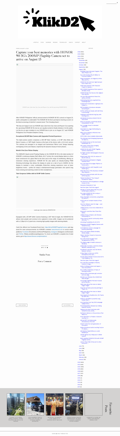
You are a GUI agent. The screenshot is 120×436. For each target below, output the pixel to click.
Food (42, 42)
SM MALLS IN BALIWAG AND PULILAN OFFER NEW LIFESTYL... (91, 190)
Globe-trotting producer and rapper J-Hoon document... (91, 267)
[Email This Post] (47, 247)
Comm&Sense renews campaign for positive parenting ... (90, 228)
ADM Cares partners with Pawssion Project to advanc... (90, 86)
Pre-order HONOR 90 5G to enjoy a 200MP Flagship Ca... (90, 194)
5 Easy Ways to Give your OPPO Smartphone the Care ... (89, 254)
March (81, 355)
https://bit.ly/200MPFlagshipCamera (56, 227)
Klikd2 (54, 433)
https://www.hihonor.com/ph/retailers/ (35, 236)
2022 (79, 362)
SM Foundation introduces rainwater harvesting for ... (90, 108)
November (82, 62)
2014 (79, 380)
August (81, 69)
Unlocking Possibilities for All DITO (90, 222)
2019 (79, 369)
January (81, 359)
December (82, 60)
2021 (79, 364)
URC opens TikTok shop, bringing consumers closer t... (89, 146)
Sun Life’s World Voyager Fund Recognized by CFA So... (88, 239)
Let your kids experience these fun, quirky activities (90, 97)
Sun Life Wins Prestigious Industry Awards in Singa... (90, 263)
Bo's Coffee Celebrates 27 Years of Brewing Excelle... (90, 270)
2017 (79, 373)
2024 (79, 56)
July (80, 346)
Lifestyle (35, 42)
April (80, 352)
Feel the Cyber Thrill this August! (89, 187)
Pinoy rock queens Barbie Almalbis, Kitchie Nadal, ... (90, 232)
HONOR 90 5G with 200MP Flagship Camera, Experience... (90, 150)
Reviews (55, 42)
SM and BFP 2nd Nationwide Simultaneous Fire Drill (88, 321)
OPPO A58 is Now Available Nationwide (91, 136)
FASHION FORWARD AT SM (88, 185)
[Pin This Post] (45, 247)
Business (48, 42)
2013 (79, 382)
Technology (63, 42)
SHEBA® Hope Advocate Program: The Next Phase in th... (91, 72)
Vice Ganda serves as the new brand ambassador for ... (90, 142)
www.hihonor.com (57, 229)
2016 (79, 375)
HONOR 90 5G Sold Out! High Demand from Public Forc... (91, 82)
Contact (77, 42)
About (84, 42)
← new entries (21, 305)
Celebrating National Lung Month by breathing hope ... (90, 100)
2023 (79, 58)
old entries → (68, 305)
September (82, 67)
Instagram (54, 232)
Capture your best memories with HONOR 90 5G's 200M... (89, 310)
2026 (79, 51)
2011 (79, 386)
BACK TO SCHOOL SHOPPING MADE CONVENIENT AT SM (90, 122)
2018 (79, 371)
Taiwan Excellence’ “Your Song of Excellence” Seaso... (89, 178)
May (80, 350)
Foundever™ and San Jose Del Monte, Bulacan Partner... (91, 250)
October (81, 65)
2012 (79, 384)
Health (71, 42)
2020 (79, 366)
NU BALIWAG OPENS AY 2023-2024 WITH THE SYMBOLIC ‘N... (92, 257)
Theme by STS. (64, 433)
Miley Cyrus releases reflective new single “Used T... (90, 133)
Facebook (25, 232)
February (81, 357)
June (80, 348)
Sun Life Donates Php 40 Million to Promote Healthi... (90, 75)
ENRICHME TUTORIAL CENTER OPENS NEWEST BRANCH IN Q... (91, 246)
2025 (79, 54)
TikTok (21, 234)
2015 (79, 378)
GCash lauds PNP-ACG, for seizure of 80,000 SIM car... (90, 157)
